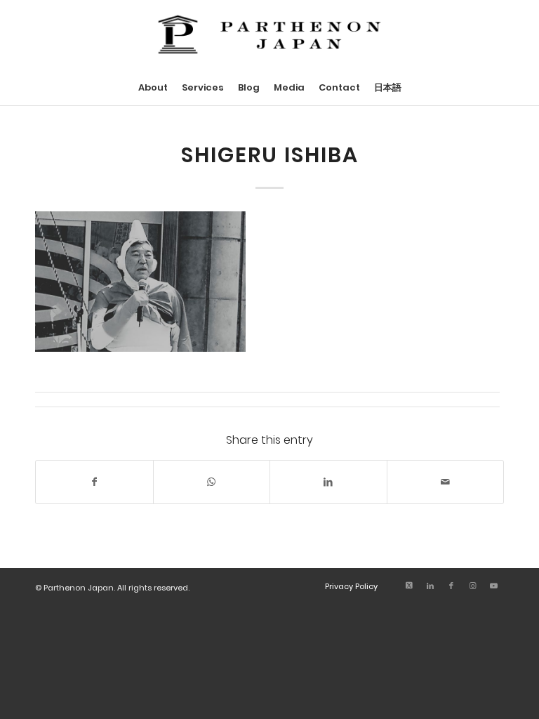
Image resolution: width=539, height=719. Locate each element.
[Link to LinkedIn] (430, 585)
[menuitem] (153, 87)
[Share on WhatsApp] (212, 482)
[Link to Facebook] (451, 585)
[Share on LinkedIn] (328, 482)
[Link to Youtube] (493, 585)
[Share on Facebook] (94, 482)
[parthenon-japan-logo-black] (269, 35)
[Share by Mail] (445, 482)
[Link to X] (409, 585)
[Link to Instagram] (472, 585)
